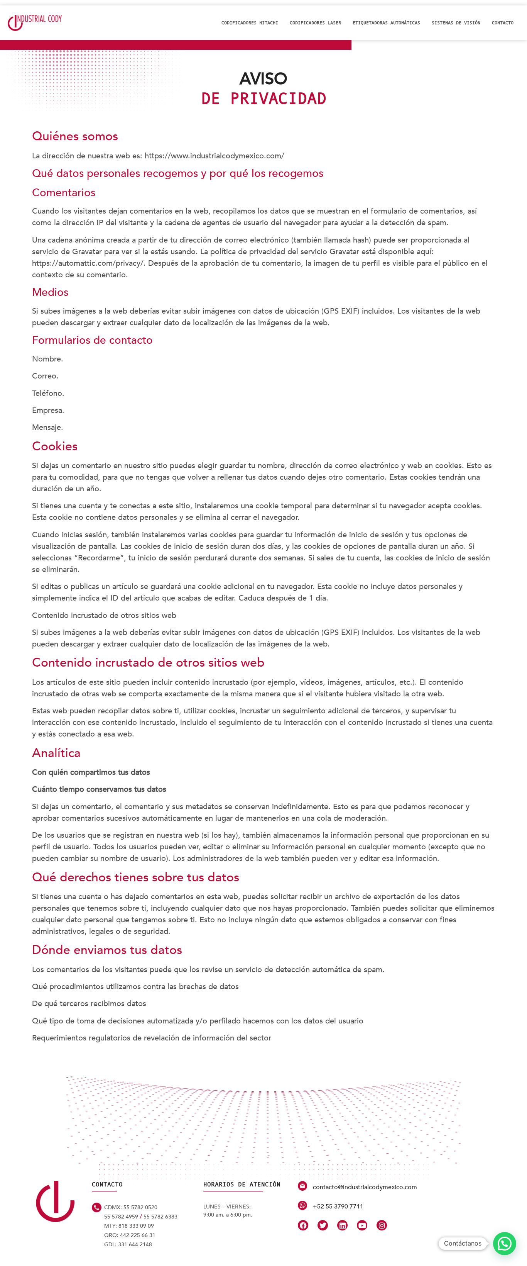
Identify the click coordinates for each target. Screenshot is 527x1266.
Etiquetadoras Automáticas (386, 22)
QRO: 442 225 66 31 (129, 1235)
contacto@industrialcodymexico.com (365, 1187)
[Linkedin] (342, 1225)
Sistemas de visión (456, 22)
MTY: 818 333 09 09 (129, 1226)
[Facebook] (303, 1225)
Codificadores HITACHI (249, 22)
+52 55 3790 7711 (338, 1206)
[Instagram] (382, 1225)
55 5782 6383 (160, 1216)
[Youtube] (362, 1225)
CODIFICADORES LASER (315, 22)
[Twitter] (323, 1225)
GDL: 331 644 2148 (128, 1244)
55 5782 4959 (121, 1216)
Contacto (502, 22)
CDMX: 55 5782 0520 (130, 1207)
